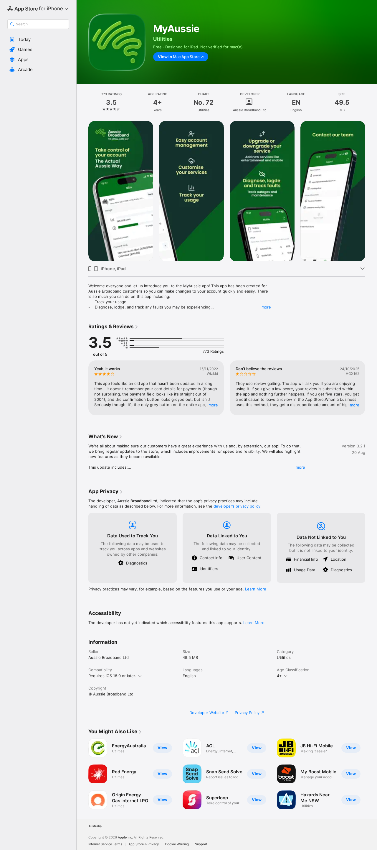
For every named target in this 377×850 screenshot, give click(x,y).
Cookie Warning (177, 844)
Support (201, 844)
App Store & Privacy (143, 844)
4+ (279, 675)
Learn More (255, 589)
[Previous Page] (82, 387)
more (266, 307)
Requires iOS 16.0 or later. (112, 675)
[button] (38, 39)
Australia (95, 826)
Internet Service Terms (105, 844)
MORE (213, 405)
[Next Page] (371, 387)
